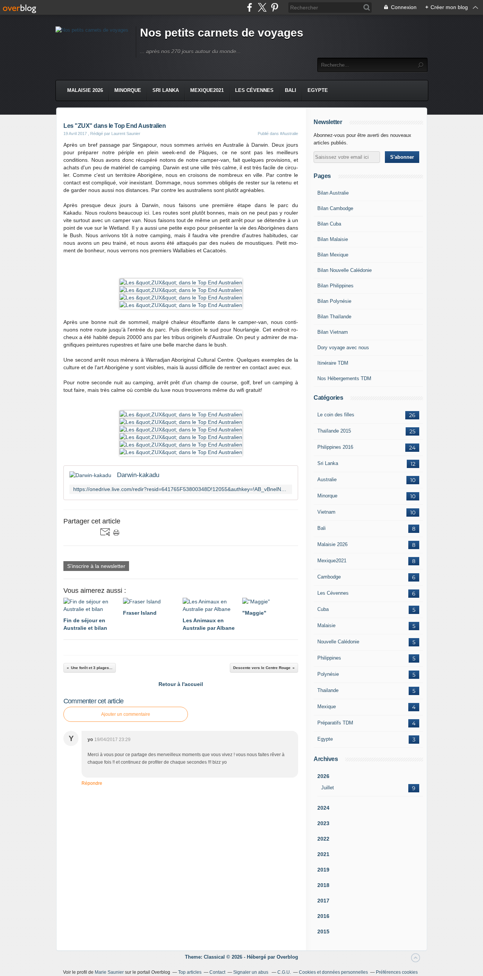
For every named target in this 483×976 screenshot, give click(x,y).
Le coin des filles (335, 414)
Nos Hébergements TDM (344, 378)
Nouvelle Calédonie (338, 642)
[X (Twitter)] (262, 7)
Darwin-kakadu (138, 475)
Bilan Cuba (329, 224)
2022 (323, 839)
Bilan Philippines (335, 286)
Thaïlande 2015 (334, 431)
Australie (327, 479)
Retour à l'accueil (180, 684)
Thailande (327, 690)
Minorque (127, 90)
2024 (323, 808)
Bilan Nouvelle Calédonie (344, 270)
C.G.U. (284, 972)
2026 (323, 776)
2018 (323, 885)
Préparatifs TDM (335, 723)
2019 (323, 870)
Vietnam (326, 512)
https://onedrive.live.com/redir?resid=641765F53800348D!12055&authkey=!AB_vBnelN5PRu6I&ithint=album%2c (180, 489)
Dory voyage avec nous (343, 347)
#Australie (289, 133)
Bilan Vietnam (332, 332)
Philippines (329, 658)
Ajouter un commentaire (125, 714)
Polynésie (328, 674)
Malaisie (326, 625)
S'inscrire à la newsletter (96, 566)
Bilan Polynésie (334, 301)
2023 (323, 823)
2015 (323, 931)
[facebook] (249, 7)
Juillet (327, 787)
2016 (323, 916)
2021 (323, 854)
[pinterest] (274, 7)
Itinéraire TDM (332, 363)
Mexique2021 (207, 90)
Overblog (287, 957)
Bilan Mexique (332, 255)
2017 (323, 901)
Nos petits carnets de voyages (221, 32)
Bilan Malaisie (332, 239)
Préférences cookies (397, 972)
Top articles (190, 972)
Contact (217, 972)
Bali (290, 90)
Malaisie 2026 (85, 90)
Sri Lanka (165, 90)
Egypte (318, 90)
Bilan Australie (333, 193)
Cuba (323, 609)
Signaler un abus (251, 972)
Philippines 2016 (335, 447)
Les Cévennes (254, 90)
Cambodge (329, 577)
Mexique (326, 706)
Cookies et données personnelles (333, 972)
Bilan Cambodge (335, 208)
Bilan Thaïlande (334, 316)
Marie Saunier (109, 972)
